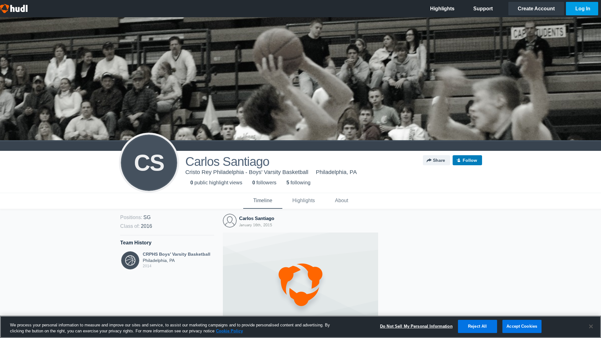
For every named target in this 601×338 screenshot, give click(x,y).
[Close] (591, 326)
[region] (300, 327)
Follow (470, 160)
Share (439, 160)
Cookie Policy (229, 331)
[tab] (262, 201)
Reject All (477, 326)
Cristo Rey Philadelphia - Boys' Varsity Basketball (246, 172)
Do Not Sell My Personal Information (416, 326)
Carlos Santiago (256, 218)
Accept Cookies (521, 326)
